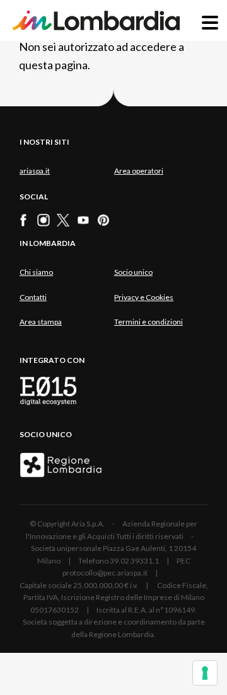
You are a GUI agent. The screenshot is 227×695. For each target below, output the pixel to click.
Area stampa (41, 321)
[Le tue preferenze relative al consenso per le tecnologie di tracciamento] (205, 673)
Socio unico (133, 272)
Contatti (33, 297)
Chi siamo (36, 272)
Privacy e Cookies (143, 297)
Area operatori (138, 170)
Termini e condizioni (148, 321)
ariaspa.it (35, 170)
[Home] (96, 20)
